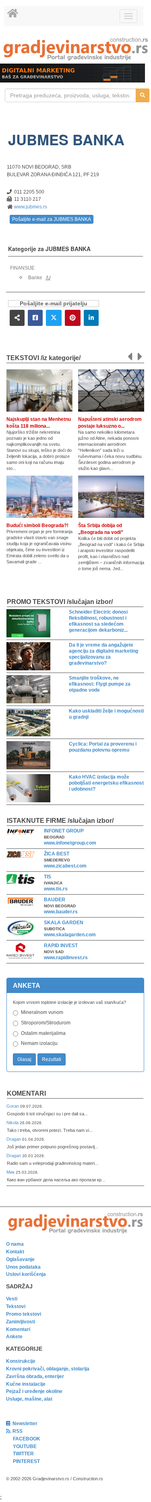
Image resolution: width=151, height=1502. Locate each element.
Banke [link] (35, 277)
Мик (11, 1172)
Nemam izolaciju (39, 1043)
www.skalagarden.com (70, 934)
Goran (13, 1106)
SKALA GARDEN (63, 922)
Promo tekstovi (23, 1314)
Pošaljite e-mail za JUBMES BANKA (51, 219)
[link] (75, 49)
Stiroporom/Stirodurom (45, 1023)
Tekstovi (15, 1306)
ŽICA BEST (56, 854)
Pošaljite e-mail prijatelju (53, 304)
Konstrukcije (20, 1361)
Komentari (26, 1093)
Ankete (14, 1336)
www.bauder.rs (61, 912)
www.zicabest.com (65, 866)
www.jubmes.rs (30, 207)
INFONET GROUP (64, 831)
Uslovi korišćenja (26, 1274)
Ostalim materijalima (43, 1033)
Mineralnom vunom (42, 1012)
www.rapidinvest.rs (66, 957)
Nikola (13, 1122)
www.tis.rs (56, 889)
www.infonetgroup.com (70, 843)
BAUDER (54, 899)
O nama (15, 1244)
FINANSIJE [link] (22, 268)
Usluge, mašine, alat (29, 1399)
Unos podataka (23, 1267)
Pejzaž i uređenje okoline (34, 1391)
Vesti (11, 1299)
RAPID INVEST (61, 945)
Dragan (14, 1139)
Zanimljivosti (20, 1322)
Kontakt (15, 1252)
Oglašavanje (20, 1259)
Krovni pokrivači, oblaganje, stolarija (47, 1369)
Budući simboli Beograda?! (37, 525)
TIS (47, 877)
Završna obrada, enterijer (35, 1376)
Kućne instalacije (26, 1384)
